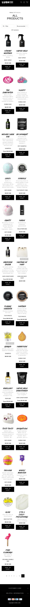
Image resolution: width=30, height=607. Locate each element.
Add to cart (8, 67)
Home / (12, 12)
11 (19, 576)
